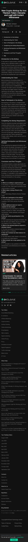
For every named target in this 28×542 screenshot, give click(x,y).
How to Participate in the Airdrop (13, 42)
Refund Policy (18, 526)
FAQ (5, 55)
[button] (21, 2)
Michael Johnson (11, 24)
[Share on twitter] (2, 305)
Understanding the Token (11, 40)
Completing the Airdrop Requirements (14, 45)
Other (12, 513)
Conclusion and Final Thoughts (12, 53)
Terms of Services (6, 523)
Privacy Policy (18, 523)
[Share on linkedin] (5, 305)
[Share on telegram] (8, 305)
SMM (4, 273)
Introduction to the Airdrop (11, 37)
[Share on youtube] (10, 305)
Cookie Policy (4, 526)
